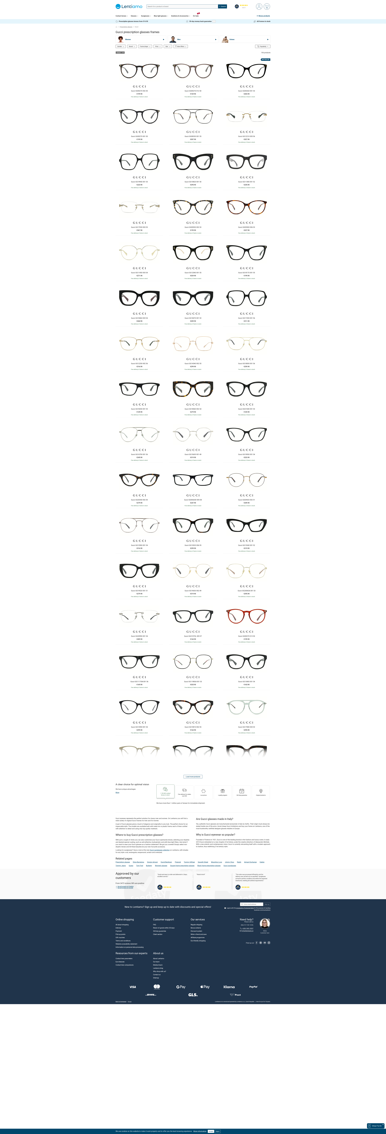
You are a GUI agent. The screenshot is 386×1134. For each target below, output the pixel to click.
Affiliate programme (197, 937)
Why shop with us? (159, 971)
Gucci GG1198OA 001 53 (193, 682)
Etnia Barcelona (138, 862)
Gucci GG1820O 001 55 (139, 409)
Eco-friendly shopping (198, 941)
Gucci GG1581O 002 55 (193, 727)
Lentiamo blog (158, 968)
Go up (129, 1001)
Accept (211, 1131)
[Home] (116, 27)
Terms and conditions (123, 941)
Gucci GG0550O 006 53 (246, 227)
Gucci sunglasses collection (160, 850)
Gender (119, 46)
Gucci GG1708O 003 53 (246, 727)
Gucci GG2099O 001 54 (139, 636)
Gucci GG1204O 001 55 (193, 273)
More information (199, 1131)
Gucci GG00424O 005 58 (193, 500)
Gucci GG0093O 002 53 (193, 227)
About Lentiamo (158, 958)
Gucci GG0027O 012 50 (193, 91)
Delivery (118, 928)
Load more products (193, 777)
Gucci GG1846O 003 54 (139, 318)
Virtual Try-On (377, 1126)
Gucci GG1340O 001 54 (246, 682)
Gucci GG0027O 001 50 (139, 136)
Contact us (157, 974)
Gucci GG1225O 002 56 (139, 363)
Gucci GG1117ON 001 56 (139, 682)
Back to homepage (121, 1001)
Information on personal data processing (130, 947)
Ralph (239, 862)
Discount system (196, 931)
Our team (156, 962)
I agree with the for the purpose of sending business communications (248, 909)
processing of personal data (245, 908)
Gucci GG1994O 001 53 (139, 182)
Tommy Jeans (121, 865)
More (117, 792)
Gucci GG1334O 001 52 (246, 545)
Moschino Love (216, 862)
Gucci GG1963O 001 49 (193, 454)
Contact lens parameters (124, 958)
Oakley (262, 862)
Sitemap (156, 978)
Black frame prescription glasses (209, 865)
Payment (119, 931)
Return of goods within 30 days (164, 928)
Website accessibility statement (126, 944)
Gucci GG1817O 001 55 (246, 273)
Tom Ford (139, 865)
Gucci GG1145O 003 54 (139, 273)
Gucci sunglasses (230, 865)
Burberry (149, 865)
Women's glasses (161, 865)
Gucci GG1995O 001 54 (246, 454)
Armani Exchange (250, 862)
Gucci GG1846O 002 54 (193, 409)
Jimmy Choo (229, 862)
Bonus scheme (196, 928)
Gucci (118, 52)
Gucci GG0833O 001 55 (193, 136)
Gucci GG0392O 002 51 (246, 500)
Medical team (157, 965)
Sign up (267, 904)
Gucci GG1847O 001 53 (193, 318)
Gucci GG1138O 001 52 (246, 182)
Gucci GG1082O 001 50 (193, 182)
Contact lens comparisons (124, 965)
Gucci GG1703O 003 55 (139, 227)
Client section (157, 934)
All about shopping (122, 925)
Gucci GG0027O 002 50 (139, 91)
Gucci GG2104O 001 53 (246, 409)
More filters (180, 46)
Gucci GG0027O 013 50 (246, 636)
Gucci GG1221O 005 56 (246, 136)
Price (157, 46)
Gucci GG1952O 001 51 (139, 591)
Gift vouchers (120, 937)
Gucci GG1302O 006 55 (193, 545)
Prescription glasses (126, 27)
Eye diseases (120, 962)
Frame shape (144, 46)
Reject (218, 1131)
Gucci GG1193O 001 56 (246, 318)
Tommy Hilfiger (189, 862)
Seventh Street (203, 862)
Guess (131, 865)
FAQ (154, 925)
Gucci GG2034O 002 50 (139, 500)
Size (166, 46)
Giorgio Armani (152, 862)
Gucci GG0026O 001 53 (246, 91)
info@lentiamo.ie (247, 931)
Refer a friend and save (198, 934)
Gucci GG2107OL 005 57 (193, 636)
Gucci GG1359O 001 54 (139, 727)
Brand (131, 46)
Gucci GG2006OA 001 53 (246, 591)
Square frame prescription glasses (182, 865)
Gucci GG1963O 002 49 (193, 591)
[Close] (383, 1124)
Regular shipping (196, 925)
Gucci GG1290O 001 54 (139, 545)
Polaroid (178, 862)
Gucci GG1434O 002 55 (193, 363)
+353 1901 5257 (247, 928)
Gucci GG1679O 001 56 (139, 454)
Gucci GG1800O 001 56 (246, 363)
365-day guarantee (159, 931)
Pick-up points (120, 934)
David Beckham (166, 862)
